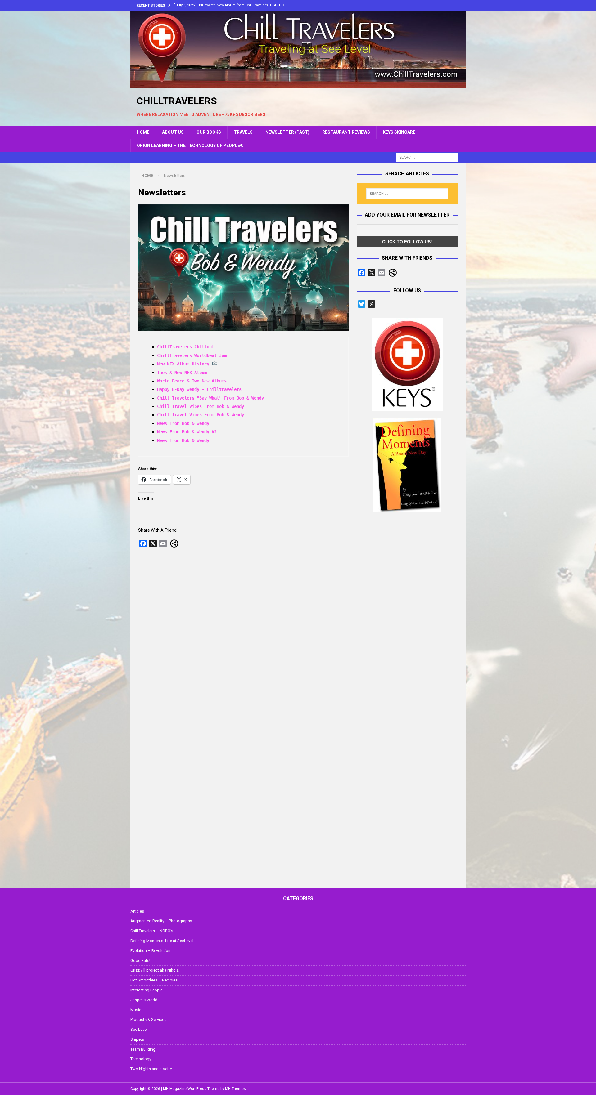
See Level (138, 1029)
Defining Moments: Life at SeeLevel (161, 940)
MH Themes (235, 1089)
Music (135, 1010)
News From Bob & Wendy (183, 423)
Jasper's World (143, 1000)
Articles (137, 911)
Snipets (137, 1039)
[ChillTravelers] (298, 84)
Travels (243, 132)
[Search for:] (427, 156)
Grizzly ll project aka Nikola (154, 970)
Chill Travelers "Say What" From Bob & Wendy (210, 398)
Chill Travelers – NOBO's (151, 930)
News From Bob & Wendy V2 (187, 431)
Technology (140, 1059)
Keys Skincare (399, 132)
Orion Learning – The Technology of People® (190, 145)
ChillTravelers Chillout (185, 346)
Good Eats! (140, 960)
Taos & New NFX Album (182, 372)
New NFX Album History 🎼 (187, 363)
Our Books (208, 132)
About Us (173, 132)
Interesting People (146, 990)
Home (143, 132)
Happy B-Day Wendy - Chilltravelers (199, 389)
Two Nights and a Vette (151, 1068)
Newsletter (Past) (287, 132)
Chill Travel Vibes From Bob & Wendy (200, 406)
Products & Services (148, 1019)
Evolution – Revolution (150, 950)
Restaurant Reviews (346, 132)
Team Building (143, 1049)
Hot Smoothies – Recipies (154, 980)
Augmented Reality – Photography (161, 920)
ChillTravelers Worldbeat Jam (192, 355)
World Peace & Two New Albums (192, 380)
